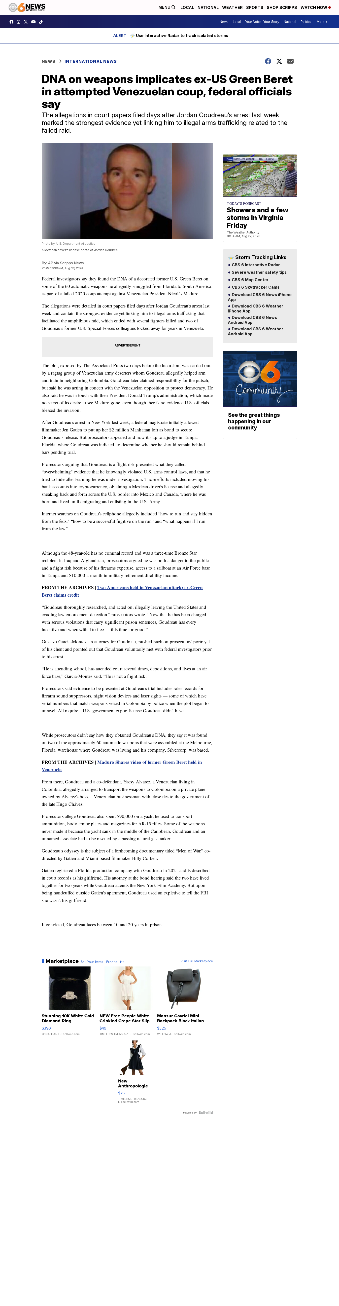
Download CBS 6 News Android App (252, 320)
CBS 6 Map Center (250, 280)
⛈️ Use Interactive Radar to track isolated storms (179, 35)
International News (91, 61)
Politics (306, 21)
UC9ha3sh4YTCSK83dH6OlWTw (34, 22)
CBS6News (12, 22)
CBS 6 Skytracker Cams (255, 287)
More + (322, 21)
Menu (165, 7)
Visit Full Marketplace (196, 961)
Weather (232, 7)
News (224, 21)
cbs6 (20, 22)
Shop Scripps (282, 7)
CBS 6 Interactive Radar (255, 265)
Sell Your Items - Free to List (102, 961)
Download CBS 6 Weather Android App (255, 331)
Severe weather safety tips (259, 272)
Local (187, 7)
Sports (254, 7)
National (208, 7)
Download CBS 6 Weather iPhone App (255, 308)
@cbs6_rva (42, 22)
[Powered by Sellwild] (206, 1112)
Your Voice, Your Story (262, 21)
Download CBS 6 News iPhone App (260, 297)
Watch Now (314, 7)
